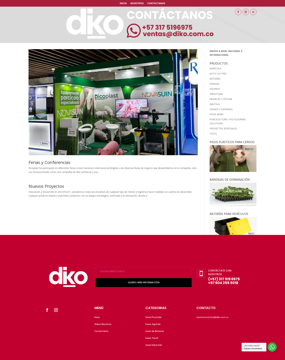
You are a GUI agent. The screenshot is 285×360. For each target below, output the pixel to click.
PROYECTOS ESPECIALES (223, 128)
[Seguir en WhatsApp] (253, 12)
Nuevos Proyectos (46, 186)
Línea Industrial (153, 344)
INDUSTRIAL (216, 93)
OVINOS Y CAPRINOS (221, 109)
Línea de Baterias (154, 331)
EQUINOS (215, 88)
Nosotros (137, 3)
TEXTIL (213, 133)
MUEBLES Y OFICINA (221, 99)
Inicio (123, 3)
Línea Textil (151, 338)
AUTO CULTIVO (218, 73)
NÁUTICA (215, 104)
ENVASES (215, 83)
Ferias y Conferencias (49, 162)
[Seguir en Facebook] (238, 12)
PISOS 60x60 (216, 114)
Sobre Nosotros (103, 324)
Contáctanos (156, 3)
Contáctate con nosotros (219, 272)
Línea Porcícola (153, 317)
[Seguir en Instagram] (246, 12)
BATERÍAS (215, 78)
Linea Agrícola (152, 324)
